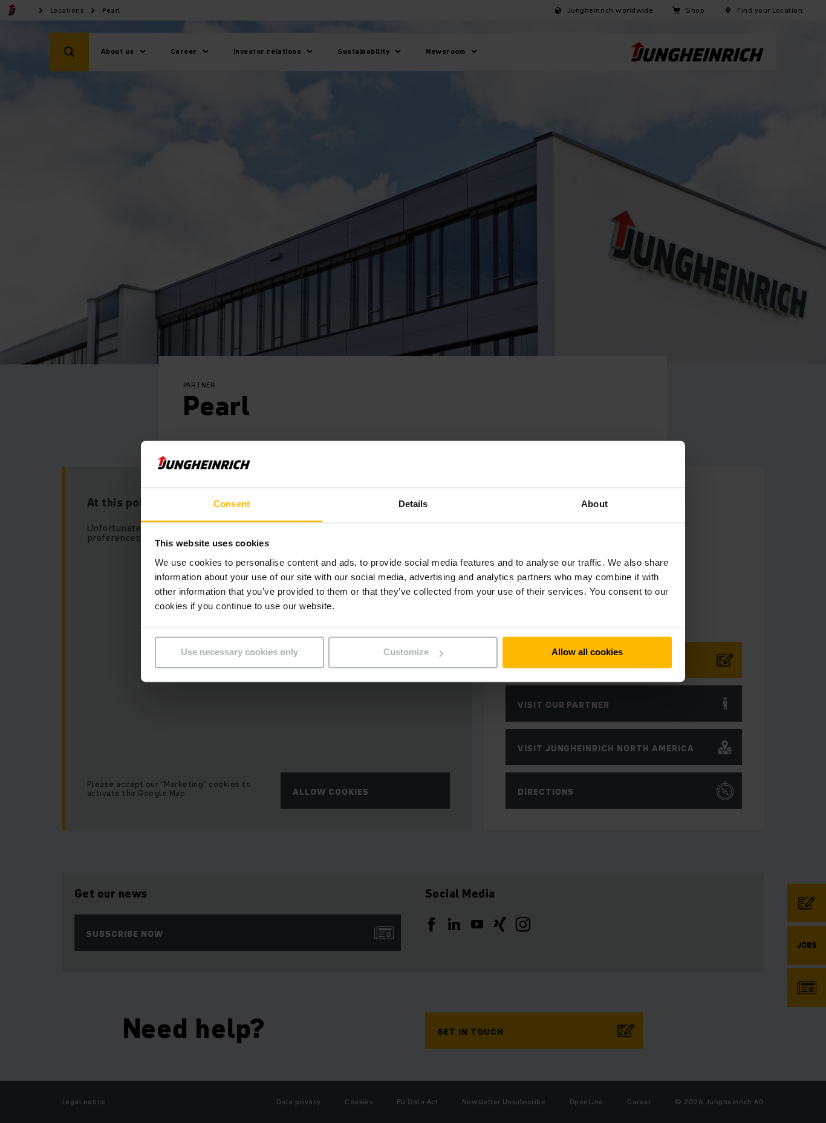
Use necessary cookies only (239, 652)
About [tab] (594, 504)
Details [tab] (413, 504)
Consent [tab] (231, 504)
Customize (406, 652)
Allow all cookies (587, 652)
